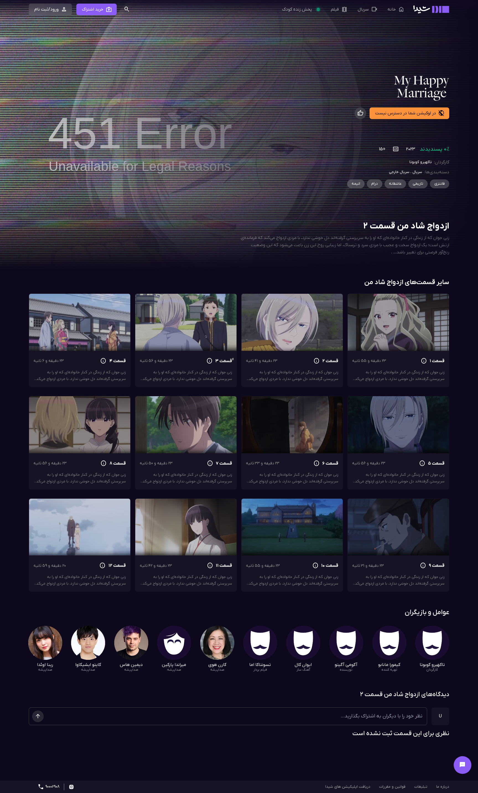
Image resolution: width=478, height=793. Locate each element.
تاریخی (418, 183)
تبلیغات (420, 786)
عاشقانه (395, 183)
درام (374, 183)
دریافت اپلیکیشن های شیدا (347, 786)
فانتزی (439, 183)
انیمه (356, 183)
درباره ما (442, 786)
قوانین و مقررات (392, 786)
